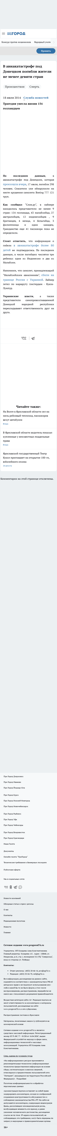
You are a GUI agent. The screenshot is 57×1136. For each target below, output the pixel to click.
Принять (46, 50)
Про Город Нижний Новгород (17, 800)
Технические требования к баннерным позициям (25, 862)
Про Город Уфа (10, 819)
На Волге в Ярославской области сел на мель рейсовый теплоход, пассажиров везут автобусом (26, 417)
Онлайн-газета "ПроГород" (16, 857)
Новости (7, 927)
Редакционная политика (14, 921)
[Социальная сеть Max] (20, 887)
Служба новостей (35, 97)
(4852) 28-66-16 (31, 971)
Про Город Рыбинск (12, 814)
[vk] (24, 338)
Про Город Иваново (12, 782)
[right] (54, 42)
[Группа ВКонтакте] (6, 887)
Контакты (8, 915)
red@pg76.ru (38, 974)
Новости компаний (12, 898)
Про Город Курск (11, 795)
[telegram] (34, 338)
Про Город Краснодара (14, 838)
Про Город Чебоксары (13, 825)
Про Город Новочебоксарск (16, 806)
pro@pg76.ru (44, 971)
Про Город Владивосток (14, 832)
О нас (6, 909)
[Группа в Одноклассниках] (10, 887)
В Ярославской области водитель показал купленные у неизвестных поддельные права (27, 438)
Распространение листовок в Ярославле (21, 1015)
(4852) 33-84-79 (25, 974)
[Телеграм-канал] (15, 887)
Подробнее (21, 1079)
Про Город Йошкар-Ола (14, 788)
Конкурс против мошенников (16, 42)
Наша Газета (9, 844)
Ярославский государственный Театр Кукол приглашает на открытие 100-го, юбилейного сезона (26, 459)
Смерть (34, 86)
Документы (9, 851)
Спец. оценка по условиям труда (18, 1056)
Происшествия (15, 86)
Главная (7, 932)
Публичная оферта (12, 870)
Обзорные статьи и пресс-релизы (19, 904)
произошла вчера (14, 184)
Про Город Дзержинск (13, 776)
